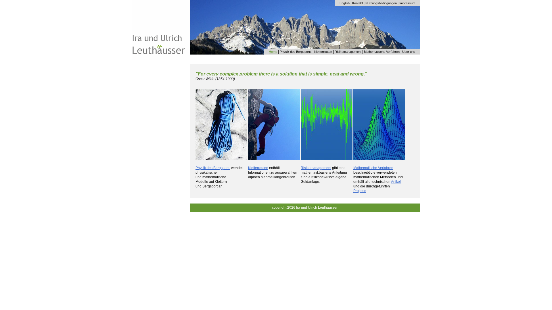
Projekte (359, 191)
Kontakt (357, 3)
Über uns (408, 51)
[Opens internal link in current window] (221, 159)
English (345, 3)
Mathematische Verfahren (382, 51)
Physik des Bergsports (296, 51)
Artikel (396, 182)
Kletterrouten (323, 51)
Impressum (407, 3)
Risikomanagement (348, 51)
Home (273, 51)
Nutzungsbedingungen (381, 3)
